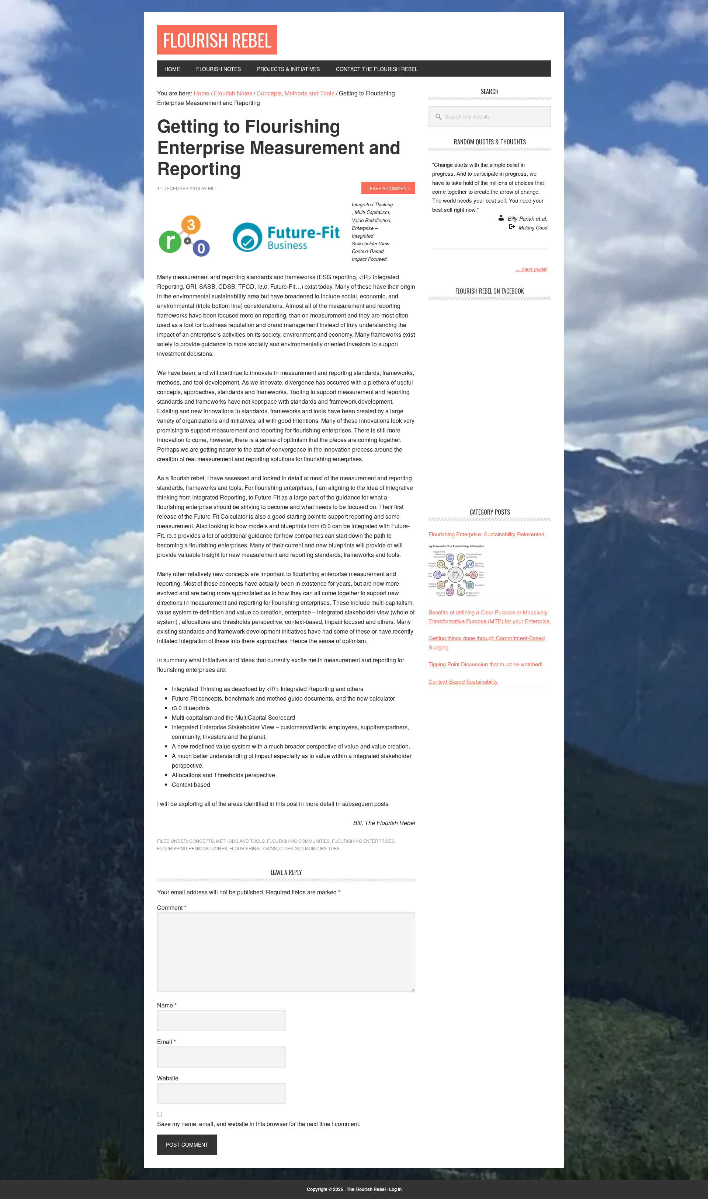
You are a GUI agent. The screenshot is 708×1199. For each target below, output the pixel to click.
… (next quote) (531, 268)
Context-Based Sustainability (463, 681)
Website (167, 1078)
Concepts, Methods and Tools (227, 841)
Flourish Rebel (217, 40)
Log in (395, 1189)
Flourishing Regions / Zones (192, 848)
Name (167, 1005)
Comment (171, 907)
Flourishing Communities (298, 841)
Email (166, 1041)
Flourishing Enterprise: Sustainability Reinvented (486, 534)
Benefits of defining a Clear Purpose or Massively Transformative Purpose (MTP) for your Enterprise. (489, 616)
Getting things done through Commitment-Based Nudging (486, 642)
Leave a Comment (388, 188)
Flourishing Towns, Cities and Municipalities (284, 848)
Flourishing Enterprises (363, 841)
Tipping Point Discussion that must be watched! (485, 664)
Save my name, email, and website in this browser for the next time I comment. (258, 1123)
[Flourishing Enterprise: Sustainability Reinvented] (456, 570)
